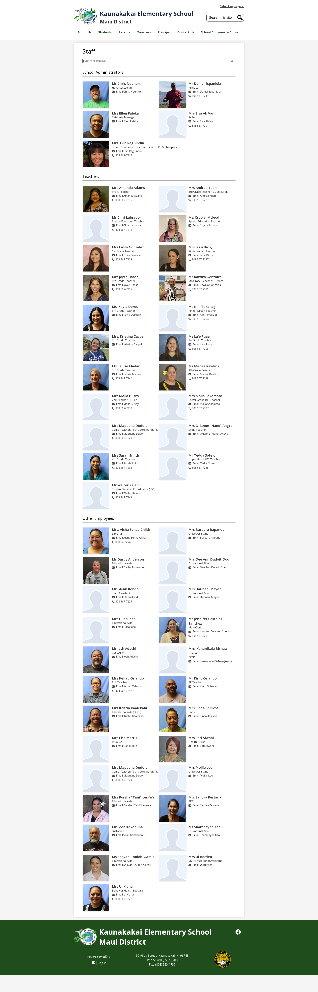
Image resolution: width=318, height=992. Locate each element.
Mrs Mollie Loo (200, 767)
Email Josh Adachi (127, 656)
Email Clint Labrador (128, 225)
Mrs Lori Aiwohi (201, 737)
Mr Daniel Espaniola (204, 83)
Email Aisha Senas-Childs (131, 537)
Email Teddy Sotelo (204, 463)
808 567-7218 (200, 467)
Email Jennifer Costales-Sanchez (212, 631)
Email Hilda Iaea (126, 627)
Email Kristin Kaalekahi (130, 716)
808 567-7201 (200, 125)
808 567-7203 (200, 636)
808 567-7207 (200, 408)
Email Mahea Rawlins (206, 374)
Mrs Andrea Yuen (202, 187)
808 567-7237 (200, 259)
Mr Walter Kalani (126, 485)
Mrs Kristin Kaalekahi (129, 708)
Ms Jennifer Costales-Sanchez (205, 621)
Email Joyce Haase (127, 285)
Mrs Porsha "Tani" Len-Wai (134, 797)
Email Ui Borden (202, 865)
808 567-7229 (200, 378)
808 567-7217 (123, 289)
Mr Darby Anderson (128, 559)
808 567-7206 (200, 348)
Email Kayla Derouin (128, 314)
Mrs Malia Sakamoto (205, 395)
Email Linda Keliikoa (205, 716)
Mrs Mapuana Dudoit (129, 425)
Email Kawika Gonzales (207, 285)
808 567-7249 (123, 497)
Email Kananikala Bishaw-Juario (212, 661)
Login (99, 963)
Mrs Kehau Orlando (128, 678)
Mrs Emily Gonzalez (128, 247)
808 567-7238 (123, 467)
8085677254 (122, 542)
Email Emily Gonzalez (129, 255)
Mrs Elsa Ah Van (201, 113)
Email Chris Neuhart (128, 91)
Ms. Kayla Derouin (126, 306)
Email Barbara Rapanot (207, 537)
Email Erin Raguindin (129, 151)
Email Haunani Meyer (206, 597)
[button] (84, 32)
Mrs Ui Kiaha (122, 886)
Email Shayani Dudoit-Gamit (133, 865)
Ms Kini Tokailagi (202, 306)
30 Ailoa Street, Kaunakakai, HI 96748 (162, 955)
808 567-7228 (123, 259)
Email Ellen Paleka (127, 121)
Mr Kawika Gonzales (205, 276)
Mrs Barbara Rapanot (206, 529)
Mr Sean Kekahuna (127, 827)
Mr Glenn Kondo (125, 589)
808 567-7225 (123, 601)
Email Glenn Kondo (127, 597)
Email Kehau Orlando (129, 686)
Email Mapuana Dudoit (130, 433)
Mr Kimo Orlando (202, 678)
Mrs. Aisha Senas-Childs (131, 529)
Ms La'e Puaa (199, 336)
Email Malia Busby (127, 404)
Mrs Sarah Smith (125, 455)
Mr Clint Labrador (126, 217)
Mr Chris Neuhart (126, 83)
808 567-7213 (123, 155)
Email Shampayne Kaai (206, 835)
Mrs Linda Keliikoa (203, 708)
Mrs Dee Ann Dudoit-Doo (208, 559)
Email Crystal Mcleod (205, 225)
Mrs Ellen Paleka (125, 113)
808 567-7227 (200, 200)
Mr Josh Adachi (124, 648)
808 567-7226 (200, 289)
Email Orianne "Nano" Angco (210, 433)
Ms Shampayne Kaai (204, 827)
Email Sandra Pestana (206, 805)
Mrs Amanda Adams (128, 187)
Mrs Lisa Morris (124, 737)
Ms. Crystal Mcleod (203, 217)
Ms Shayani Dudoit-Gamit (133, 856)
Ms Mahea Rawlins (203, 366)
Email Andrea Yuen (204, 195)
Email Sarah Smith (127, 463)
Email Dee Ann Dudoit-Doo (209, 567)
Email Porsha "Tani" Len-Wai (134, 805)
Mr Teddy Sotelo (201, 455)
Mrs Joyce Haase (125, 276)
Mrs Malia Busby (125, 395)
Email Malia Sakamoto (206, 404)
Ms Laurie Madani (126, 366)
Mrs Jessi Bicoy (200, 247)
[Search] (232, 61)
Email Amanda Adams (129, 195)
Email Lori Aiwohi (203, 746)
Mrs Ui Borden (200, 856)
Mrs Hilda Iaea (123, 618)
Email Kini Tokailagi (205, 314)
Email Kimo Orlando (205, 686)
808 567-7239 (123, 408)
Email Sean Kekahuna (129, 835)
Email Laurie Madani (128, 374)
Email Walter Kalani (128, 493)
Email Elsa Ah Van (203, 121)
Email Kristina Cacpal (129, 344)
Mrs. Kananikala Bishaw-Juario (208, 650)
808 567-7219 (123, 230)
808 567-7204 (200, 319)
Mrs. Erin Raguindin (128, 143)
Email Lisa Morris (126, 746)
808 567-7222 (123, 899)
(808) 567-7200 (167, 960)
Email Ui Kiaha (125, 894)
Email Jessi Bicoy (203, 255)
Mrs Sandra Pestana (204, 797)
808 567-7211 (200, 96)
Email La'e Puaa (202, 344)
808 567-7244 (123, 378)
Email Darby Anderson (130, 567)
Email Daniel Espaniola (207, 91)
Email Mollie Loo (203, 775)
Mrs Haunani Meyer (204, 589)
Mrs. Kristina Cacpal (128, 336)
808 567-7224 (123, 438)
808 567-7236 (123, 200)
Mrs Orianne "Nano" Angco (210, 425)
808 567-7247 (123, 691)
